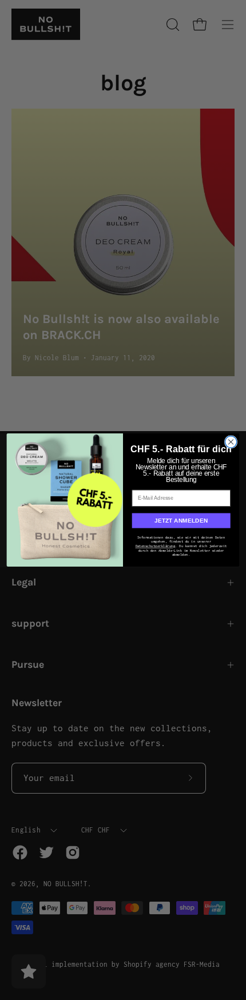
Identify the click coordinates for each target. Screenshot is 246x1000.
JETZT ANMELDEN (181, 520)
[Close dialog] (230, 442)
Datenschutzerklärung (156, 546)
